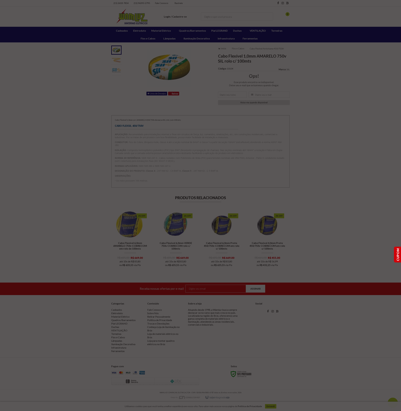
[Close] (224, 190)
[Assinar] (215, 212)
